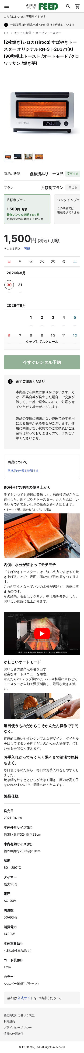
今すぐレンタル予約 (42, 362)
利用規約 (9, 1021)
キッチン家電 (22, 33)
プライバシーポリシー (18, 1027)
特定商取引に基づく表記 (19, 1015)
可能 (27, 248)
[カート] (77, 6)
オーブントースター (48, 33)
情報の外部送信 (13, 1033)
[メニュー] (6, 6)
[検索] (68, 6)
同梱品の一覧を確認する (23, 470)
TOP (7, 33)
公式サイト (25, 998)
